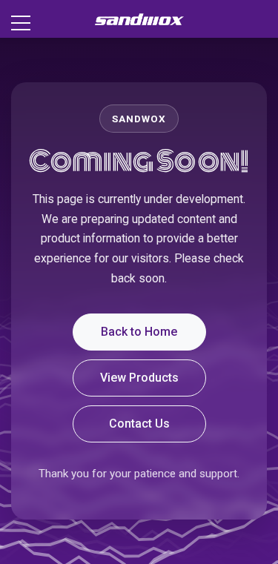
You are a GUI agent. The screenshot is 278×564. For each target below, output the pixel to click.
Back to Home (139, 332)
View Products (139, 378)
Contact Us (139, 424)
